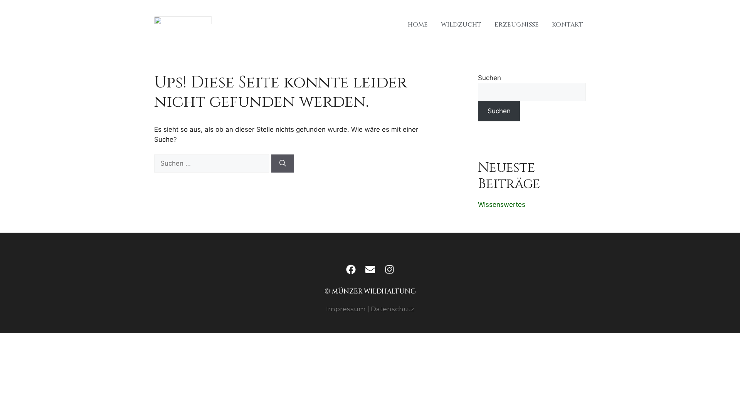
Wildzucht (461, 24)
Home (418, 24)
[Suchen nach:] (212, 163)
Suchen (489, 78)
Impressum (346, 309)
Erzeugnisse (516, 24)
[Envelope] (370, 269)
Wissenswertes (501, 204)
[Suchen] (282, 163)
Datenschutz (392, 309)
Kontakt (567, 24)
